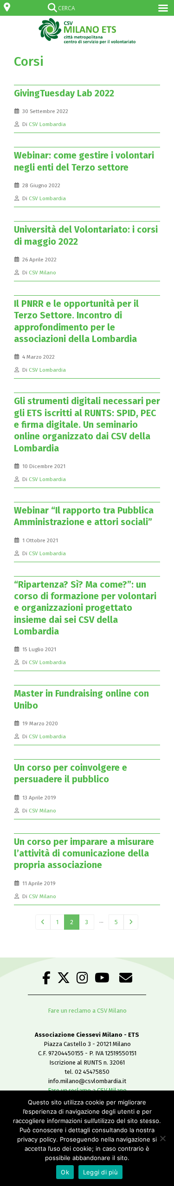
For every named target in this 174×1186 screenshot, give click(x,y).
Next (130, 922)
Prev (42, 922)
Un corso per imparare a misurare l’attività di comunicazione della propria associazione (84, 854)
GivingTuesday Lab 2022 (64, 93)
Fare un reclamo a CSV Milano (87, 1010)
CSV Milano (42, 272)
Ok (65, 1172)
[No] (162, 1138)
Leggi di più (100, 1172)
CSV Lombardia (47, 124)
